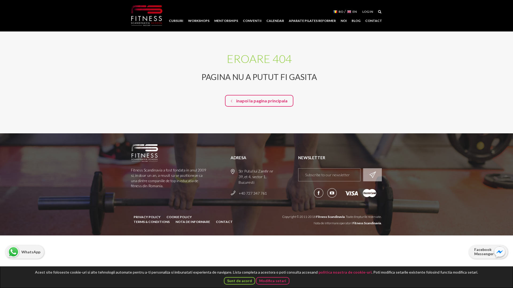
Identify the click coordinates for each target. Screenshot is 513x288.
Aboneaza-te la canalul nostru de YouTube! (332, 193)
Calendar (275, 21)
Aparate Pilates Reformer (312, 21)
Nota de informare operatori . (348, 223)
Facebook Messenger (484, 251)
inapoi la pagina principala (261, 100)
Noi (344, 21)
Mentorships (226, 21)
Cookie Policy (179, 217)
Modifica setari (272, 280)
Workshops (198, 21)
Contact (373, 21)
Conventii (252, 21)
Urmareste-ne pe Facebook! (319, 193)
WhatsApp (30, 252)
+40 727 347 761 (253, 193)
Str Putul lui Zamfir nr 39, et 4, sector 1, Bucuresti (256, 177)
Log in (367, 12)
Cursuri (176, 21)
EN (354, 12)
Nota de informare (193, 222)
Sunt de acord (239, 280)
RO (341, 12)
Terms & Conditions (152, 222)
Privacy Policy (147, 217)
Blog (356, 21)
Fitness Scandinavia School (146, 15)
